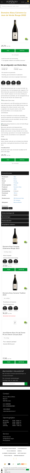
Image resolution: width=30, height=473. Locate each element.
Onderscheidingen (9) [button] (8, 213)
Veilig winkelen (11, 450)
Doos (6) (22, 50)
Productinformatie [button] (7, 173)
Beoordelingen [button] (6, 217)
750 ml (15, 193)
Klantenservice (7, 437)
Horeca (20, 450)
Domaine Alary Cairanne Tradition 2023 (14, 294)
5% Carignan (17, 200)
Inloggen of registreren (9, 448)
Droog (15, 181)
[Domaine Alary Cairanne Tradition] (15, 282)
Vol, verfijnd (7, 298)
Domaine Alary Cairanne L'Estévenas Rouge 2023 (11, 247)
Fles (8, 50)
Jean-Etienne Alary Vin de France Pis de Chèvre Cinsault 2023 (14, 334)
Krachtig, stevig (7, 252)
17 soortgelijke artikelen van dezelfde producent (13, 60)
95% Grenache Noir (19, 198)
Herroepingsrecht (19, 455)
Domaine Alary (17, 187)
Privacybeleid (6, 440)
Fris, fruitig (6, 338)
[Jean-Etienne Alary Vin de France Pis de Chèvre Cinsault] (15, 322)
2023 (15, 189)
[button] (3, 83)
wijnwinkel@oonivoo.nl (9, 411)
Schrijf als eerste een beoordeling (9, 58)
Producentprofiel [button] (6, 221)
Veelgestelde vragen (8, 438)
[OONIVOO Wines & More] (12, 2)
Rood (15, 179)
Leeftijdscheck (22, 453)
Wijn (15, 177)
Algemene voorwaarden (9, 453)
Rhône (15, 185)
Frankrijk (16, 183)
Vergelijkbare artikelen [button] (8, 224)
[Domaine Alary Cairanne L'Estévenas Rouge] (15, 236)
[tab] (15, 173)
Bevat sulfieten (18, 202)
